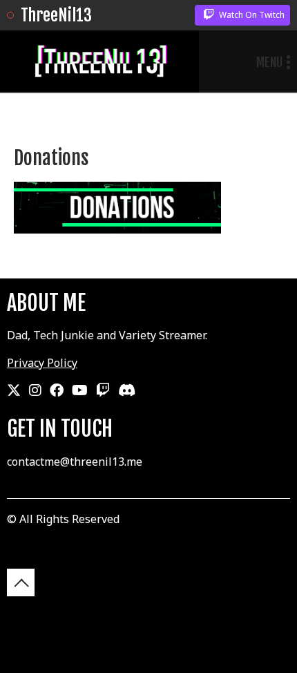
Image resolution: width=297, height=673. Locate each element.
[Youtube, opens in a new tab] (80, 390)
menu (269, 62)
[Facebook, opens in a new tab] (57, 390)
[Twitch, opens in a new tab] (103, 390)
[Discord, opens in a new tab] (126, 390)
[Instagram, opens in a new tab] (35, 390)
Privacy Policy (42, 362)
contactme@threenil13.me (74, 461)
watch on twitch (251, 15)
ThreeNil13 (56, 15)
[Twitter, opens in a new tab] (14, 390)
